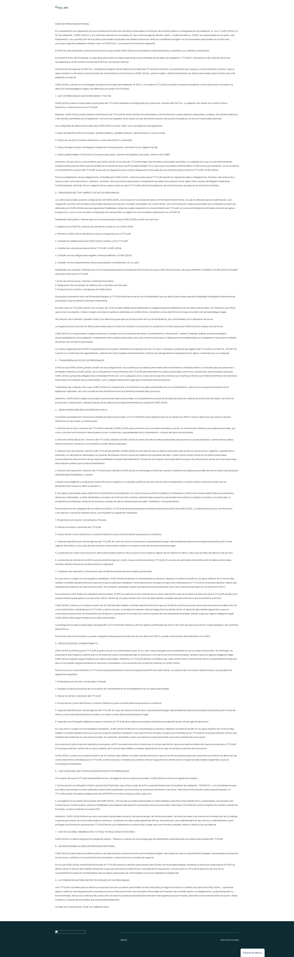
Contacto (230, 7)
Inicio (215, 7)
